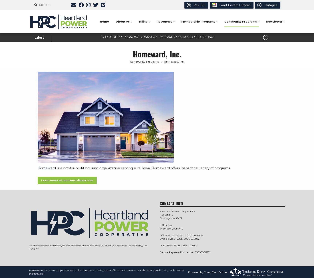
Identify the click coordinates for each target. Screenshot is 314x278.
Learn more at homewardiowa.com (67, 180)
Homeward (47, 168)
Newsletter (275, 23)
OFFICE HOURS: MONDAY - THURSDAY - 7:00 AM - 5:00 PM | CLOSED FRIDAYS (157, 37)
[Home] (59, 21)
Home (104, 21)
